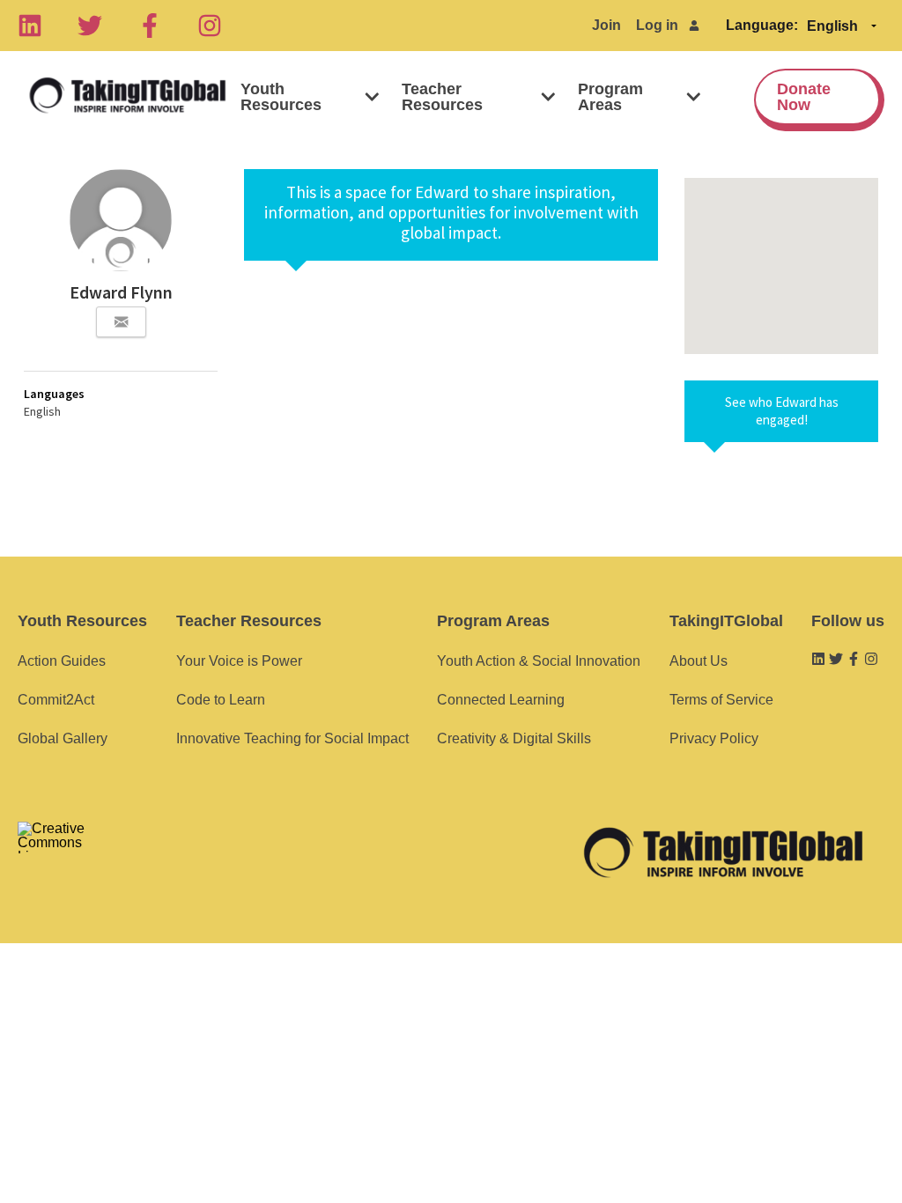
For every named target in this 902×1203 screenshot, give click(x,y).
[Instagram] (209, 25)
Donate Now (804, 97)
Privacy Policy (713, 738)
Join (606, 25)
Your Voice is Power (239, 660)
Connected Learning (501, 699)
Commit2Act (56, 699)
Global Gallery (62, 738)
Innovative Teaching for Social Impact (292, 738)
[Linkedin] (30, 25)
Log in (657, 25)
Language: (762, 25)
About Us (698, 660)
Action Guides (62, 660)
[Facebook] (149, 25)
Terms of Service (721, 699)
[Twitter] (90, 25)
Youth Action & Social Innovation (538, 660)
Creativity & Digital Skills (514, 738)
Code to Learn (220, 699)
